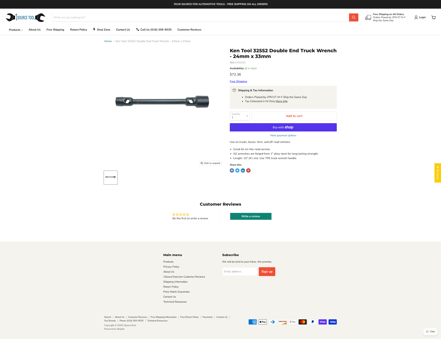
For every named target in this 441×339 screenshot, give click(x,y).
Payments (208, 317)
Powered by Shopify (114, 329)
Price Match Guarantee (176, 291)
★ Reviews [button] (438, 173)
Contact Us (169, 296)
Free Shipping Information (164, 317)
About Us (168, 271)
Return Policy (171, 286)
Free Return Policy (189, 317)
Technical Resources (175, 301)
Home (108, 41)
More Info (282, 101)
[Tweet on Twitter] (237, 170)
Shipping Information (175, 281)
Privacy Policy (171, 266)
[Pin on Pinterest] (248, 170)
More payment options (283, 135)
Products (168, 261)
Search (107, 317)
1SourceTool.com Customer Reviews (184, 276)
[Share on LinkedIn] (243, 170)
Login (422, 17)
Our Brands (110, 320)
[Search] (353, 17)
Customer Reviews (137, 317)
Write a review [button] (250, 216)
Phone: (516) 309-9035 (131, 320)
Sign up (267, 271)
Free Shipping (238, 81)
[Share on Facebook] (232, 170)
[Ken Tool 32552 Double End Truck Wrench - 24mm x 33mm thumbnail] (110, 177)
